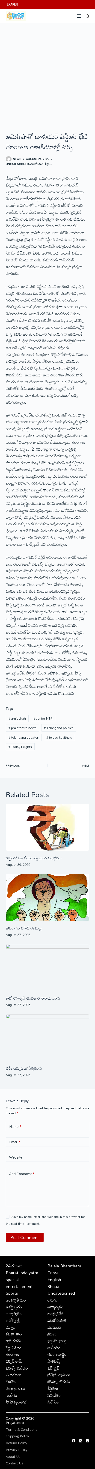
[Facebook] (73, 1440)
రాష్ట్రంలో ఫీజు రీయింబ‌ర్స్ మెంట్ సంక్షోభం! (34, 858)
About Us (13, 1456)
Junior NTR (43, 718)
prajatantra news (22, 728)
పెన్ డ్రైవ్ (53, 1368)
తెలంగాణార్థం (57, 1354)
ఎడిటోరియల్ (37, 164)
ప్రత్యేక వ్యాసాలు (59, 1374)
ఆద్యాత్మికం (55, 1307)
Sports (12, 1293)
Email (14, 1141)
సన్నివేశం (54, 1395)
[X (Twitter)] (80, 1440)
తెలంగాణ (12, 1354)
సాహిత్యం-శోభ (16, 1402)
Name (15, 1126)
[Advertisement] (47, 72)
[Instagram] (87, 1440)
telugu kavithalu (59, 737)
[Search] (87, 16)
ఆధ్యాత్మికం (14, 1313)
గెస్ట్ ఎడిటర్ (14, 1347)
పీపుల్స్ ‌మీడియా (17, 1368)
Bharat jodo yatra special (22, 1276)
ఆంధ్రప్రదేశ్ (56, 1313)
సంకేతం (11, 1395)
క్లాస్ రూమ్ (13, 1341)
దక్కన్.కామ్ (14, 1361)
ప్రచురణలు (13, 1374)
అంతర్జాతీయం (16, 1300)
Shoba (53, 1286)
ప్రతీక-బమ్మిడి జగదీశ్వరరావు (24, 1068)
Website (15, 1157)
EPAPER (12, 4)
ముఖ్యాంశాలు (15, 1388)
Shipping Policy (17, 1436)
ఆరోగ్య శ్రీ (13, 1320)
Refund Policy (16, 1443)
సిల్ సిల (53, 1402)
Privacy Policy (16, 1449)
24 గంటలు (14, 1266)
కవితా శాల (14, 1334)
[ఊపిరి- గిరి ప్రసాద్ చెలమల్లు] (47, 897)
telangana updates (24, 737)
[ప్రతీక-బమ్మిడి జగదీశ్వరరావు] (47, 1037)
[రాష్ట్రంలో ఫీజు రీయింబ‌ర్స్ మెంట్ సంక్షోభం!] (47, 827)
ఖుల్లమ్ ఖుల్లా (57, 1341)
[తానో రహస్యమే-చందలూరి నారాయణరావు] (47, 967)
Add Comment (22, 1173)
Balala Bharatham (64, 1266)
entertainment (19, 1286)
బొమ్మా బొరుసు (59, 1381)
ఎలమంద (54, 1327)
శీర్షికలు (48, 164)
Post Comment (24, 1237)
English (54, 1279)
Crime (53, 1273)
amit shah (17, 718)
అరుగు (52, 1300)
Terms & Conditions (21, 1429)
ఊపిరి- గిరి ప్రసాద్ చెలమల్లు (24, 928)
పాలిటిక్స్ (54, 1361)
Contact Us (14, 1463)
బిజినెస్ (11, 1381)
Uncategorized (17, 164)
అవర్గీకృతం (14, 1307)
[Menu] (79, 16)
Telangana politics (58, 728)
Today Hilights (20, 747)
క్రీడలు (52, 1334)
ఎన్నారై (11, 1327)
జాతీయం (54, 1347)
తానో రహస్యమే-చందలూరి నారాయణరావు (33, 998)
